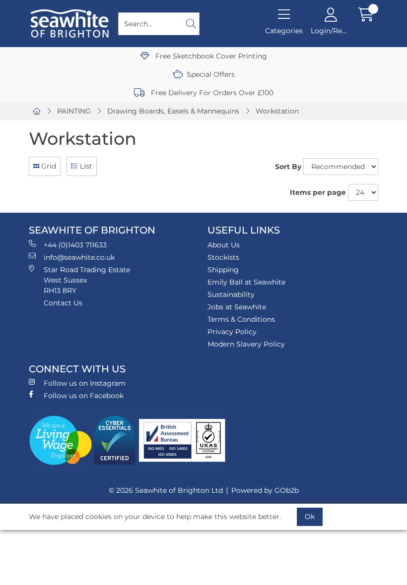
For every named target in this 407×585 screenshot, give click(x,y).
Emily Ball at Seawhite (246, 282)
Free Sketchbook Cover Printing (210, 56)
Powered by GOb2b (265, 490)
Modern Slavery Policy (246, 344)
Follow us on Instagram (85, 383)
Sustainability (231, 294)
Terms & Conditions (241, 319)
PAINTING (74, 111)
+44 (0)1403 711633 (75, 244)
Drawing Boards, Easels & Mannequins (173, 111)
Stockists (223, 257)
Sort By (288, 166)
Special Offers (211, 74)
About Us (223, 244)
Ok (310, 516)
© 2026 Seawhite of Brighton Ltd (166, 490)
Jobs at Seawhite (236, 306)
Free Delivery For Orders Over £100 (211, 92)
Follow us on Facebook (84, 395)
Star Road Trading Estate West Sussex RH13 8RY (87, 280)
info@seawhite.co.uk (79, 257)
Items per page (318, 192)
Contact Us (63, 302)
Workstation (277, 111)
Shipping (223, 269)
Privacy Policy (232, 331)
